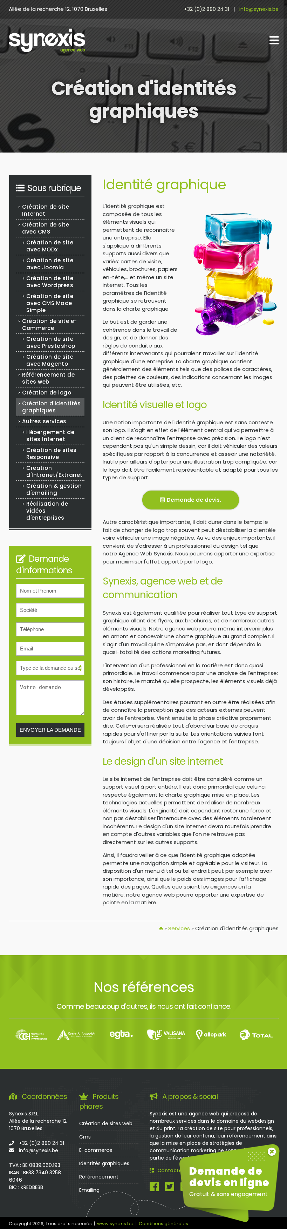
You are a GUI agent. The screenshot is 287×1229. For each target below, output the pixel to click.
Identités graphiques (104, 1163)
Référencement (98, 1176)
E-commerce (95, 1150)
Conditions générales (163, 1223)
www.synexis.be (115, 1223)
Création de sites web (105, 1123)
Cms (85, 1136)
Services (179, 928)
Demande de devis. (194, 500)
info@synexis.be (259, 9)
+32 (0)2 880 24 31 (206, 9)
